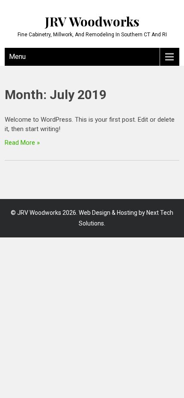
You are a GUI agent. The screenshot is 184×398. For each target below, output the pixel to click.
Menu (17, 57)
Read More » (22, 142)
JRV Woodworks (92, 21)
